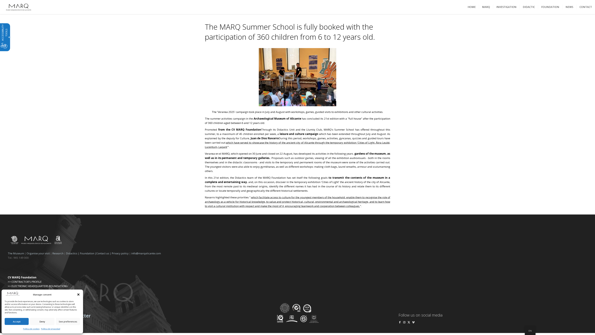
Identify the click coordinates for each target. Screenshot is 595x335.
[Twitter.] (409, 322)
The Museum (16, 253)
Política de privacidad (50, 329)
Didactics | (73, 253)
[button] (78, 294)
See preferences (68, 321)
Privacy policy (120, 253)
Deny (42, 321)
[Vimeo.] (413, 322)
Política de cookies (31, 329)
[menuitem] (472, 7)
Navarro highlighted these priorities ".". (297, 202)
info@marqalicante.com (146, 253)
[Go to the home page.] (18, 7)
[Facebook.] (400, 322)
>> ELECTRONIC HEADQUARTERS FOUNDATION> (38, 286)
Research (57, 253)
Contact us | (103, 253)
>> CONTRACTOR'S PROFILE (25, 282)
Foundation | (88, 253)
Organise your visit (38, 253)
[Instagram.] (404, 322)
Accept (17, 321)
